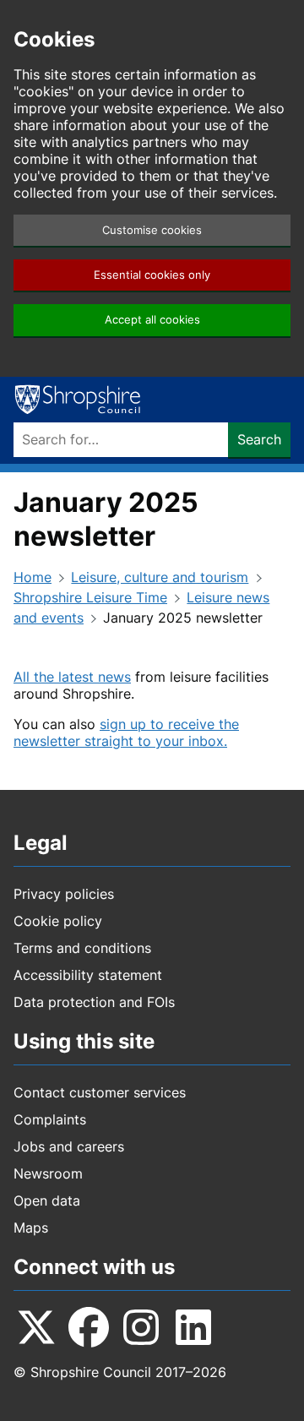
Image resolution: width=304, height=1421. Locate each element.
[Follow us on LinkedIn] (193, 1327)
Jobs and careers (69, 1146)
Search (259, 439)
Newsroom (48, 1173)
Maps (31, 1227)
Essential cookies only (152, 275)
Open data (47, 1200)
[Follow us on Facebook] (88, 1327)
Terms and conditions (82, 947)
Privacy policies (64, 893)
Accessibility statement (88, 974)
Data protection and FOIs (94, 1002)
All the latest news (72, 676)
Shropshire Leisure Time (90, 597)
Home (33, 577)
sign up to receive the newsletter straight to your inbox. (126, 732)
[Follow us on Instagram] (141, 1327)
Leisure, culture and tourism (159, 577)
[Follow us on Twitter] (36, 1327)
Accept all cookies (152, 319)
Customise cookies (152, 230)
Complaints (50, 1119)
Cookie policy (58, 920)
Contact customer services (100, 1092)
